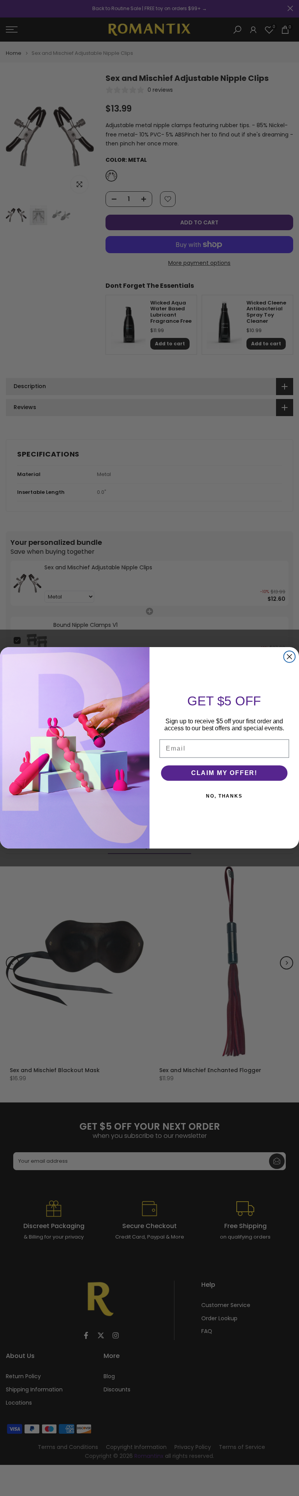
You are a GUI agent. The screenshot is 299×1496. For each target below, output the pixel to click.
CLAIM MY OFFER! (224, 773)
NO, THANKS (224, 796)
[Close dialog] (289, 657)
